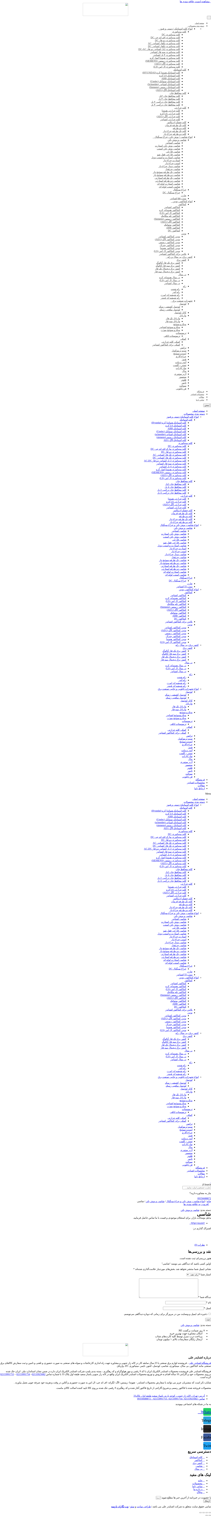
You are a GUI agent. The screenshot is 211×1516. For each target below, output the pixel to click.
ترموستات (187, 721)
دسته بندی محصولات (194, 414)
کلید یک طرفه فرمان (181, 513)
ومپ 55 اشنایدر (184, 586)
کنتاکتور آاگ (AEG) (176, 610)
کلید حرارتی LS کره (176, 501)
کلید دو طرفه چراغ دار (181, 522)
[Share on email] (105, 1234)
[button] (195, 1)
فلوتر (189, 768)
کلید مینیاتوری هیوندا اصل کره (171, 469)
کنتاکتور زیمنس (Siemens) (173, 607)
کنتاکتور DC (180, 618)
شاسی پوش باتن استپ (174, 536)
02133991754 (23, 1374)
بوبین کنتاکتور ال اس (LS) (173, 642)
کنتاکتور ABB (179, 615)
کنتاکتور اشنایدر (178, 595)
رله (190, 674)
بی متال (188, 662)
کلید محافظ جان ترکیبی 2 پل (171, 490)
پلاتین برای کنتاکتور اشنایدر (178, 621)
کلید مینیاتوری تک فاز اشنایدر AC (169, 455)
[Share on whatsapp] (105, 1236)
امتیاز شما (205, 1274)
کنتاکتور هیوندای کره (175, 598)
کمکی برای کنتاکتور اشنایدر (172, 733)
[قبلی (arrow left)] (210, 1515)
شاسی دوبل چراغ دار (175, 554)
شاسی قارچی (179, 539)
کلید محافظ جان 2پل (175, 484)
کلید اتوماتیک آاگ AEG (175, 440)
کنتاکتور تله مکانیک (176, 604)
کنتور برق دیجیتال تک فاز (173, 656)
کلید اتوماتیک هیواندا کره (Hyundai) (168, 422)
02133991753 (7, 1374)
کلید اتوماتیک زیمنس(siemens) (171, 437)
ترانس (189, 735)
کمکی (189, 727)
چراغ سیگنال (185, 577)
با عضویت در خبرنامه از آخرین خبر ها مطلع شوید (186, 1497)
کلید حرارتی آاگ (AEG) (174, 504)
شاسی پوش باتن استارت (173, 534)
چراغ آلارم (187, 744)
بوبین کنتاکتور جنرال (176, 636)
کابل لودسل (186, 700)
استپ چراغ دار (178, 551)
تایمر (190, 771)
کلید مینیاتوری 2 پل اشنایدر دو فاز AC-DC (165, 460)
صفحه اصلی (198, 411)
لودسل (189, 692)
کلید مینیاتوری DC (177, 446)
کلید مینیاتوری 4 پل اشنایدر (172, 466)
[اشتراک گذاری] (203, 1512)
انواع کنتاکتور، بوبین (189, 589)
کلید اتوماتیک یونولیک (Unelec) (171, 431)
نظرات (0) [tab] (199, 1245)
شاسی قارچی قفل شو (174, 542)
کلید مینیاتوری (185, 443)
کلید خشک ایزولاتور (182, 510)
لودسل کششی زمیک (175, 694)
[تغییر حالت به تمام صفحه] (206, 1512)
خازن (189, 583)
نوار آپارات (187, 756)
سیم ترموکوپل (185, 738)
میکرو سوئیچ (185, 712)
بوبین (189, 624)
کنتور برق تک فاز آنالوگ (174, 651)
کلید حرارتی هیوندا (177, 498)
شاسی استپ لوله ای (175, 575)
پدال (190, 759)
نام (208, 1302)
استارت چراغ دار (177, 548)
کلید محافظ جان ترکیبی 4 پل (171, 493)
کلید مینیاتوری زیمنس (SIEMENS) (169, 472)
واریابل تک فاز (179, 706)
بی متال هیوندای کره (175, 665)
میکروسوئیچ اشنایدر (176, 715)
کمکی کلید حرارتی (177, 730)
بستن (207, 405)
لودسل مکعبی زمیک (176, 697)
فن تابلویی (187, 776)
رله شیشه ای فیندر (176, 686)
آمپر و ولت (186, 750)
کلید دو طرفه (185, 516)
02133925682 (38, 1374)
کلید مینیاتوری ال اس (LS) (173, 478)
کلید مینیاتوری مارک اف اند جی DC (168, 449)
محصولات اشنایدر (196, 782)
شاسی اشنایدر (179, 531)
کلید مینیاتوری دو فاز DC (173, 452)
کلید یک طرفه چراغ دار (180, 519)
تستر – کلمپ (185, 753)
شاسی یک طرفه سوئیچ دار (172, 560)
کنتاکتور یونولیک (178, 613)
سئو (132, 1506)
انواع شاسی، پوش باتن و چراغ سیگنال (179, 525)
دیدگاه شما (204, 1297)
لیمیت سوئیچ (185, 741)
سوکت (189, 773)
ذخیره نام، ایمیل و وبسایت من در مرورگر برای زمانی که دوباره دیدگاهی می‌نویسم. (165, 1314)
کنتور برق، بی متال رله (187, 645)
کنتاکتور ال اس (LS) (176, 601)
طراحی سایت (144, 1506)
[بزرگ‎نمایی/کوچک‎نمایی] (210, 1512)
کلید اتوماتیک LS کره (175, 425)
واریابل (189, 703)
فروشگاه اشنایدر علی (200, 1363)
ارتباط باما (199, 788)
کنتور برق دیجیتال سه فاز (173, 659)
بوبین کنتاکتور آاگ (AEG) (173, 630)
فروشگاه (200, 779)
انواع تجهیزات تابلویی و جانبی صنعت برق (178, 689)
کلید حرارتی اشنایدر (176, 507)
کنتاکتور (188, 592)
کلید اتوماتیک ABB (177, 428)
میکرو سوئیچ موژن (176, 718)
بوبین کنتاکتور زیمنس (175, 633)
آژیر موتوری (186, 762)
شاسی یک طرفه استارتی (173, 566)
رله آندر (182, 680)
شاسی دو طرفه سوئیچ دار (173, 563)
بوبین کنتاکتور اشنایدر (175, 627)
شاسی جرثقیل (178, 557)
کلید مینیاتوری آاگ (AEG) (173, 475)
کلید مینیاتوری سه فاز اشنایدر (171, 463)
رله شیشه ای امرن (176, 683)
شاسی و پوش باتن (183, 528)
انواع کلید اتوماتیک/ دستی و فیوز (183, 416)
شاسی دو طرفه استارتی (173, 569)
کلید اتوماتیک (186, 419)
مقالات (201, 785)
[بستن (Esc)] (200, 1512)
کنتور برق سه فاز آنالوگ (174, 654)
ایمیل (207, 1308)
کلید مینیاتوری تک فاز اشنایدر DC (169, 457)
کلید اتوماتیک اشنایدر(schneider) (170, 434)
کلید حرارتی (186, 496)
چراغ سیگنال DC (177, 580)
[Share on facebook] (105, 1231)
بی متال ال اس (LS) (176, 668)
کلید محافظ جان (184, 481)
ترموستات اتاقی (178, 724)
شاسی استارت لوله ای (174, 572)
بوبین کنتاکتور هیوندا (176, 639)
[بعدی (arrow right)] (206, 1515)
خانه (209, 1201)
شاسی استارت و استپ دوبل (171, 545)
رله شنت (181, 677)
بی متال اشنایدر (178, 671)
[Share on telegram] (105, 1239)
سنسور (188, 765)
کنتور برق (187, 648)
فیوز (190, 747)
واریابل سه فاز (178, 709)
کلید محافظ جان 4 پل (175, 487)
